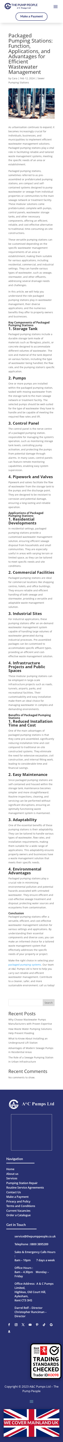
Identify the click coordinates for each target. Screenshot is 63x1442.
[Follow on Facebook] (9, 1324)
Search (49, 1002)
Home (10, 1169)
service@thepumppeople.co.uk (35, 1236)
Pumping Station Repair (22, 1183)
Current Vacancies (18, 1211)
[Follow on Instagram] (16, 1324)
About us (12, 1174)
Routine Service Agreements (25, 1187)
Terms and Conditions (20, 1206)
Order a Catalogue (18, 1215)
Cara (14, 78)
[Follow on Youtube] (30, 1324)
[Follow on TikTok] (44, 1324)
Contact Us (13, 1192)
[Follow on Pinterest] (37, 1324)
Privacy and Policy (18, 1201)
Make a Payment (31, 16)
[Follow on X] (23, 1324)
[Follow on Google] (51, 1324)
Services (11, 1178)
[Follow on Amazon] (9, 1331)
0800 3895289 (39, 1244)
